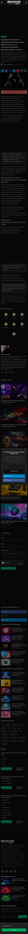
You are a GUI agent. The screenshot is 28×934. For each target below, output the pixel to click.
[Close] (25, 450)
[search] (26, 2)
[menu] (2, 2)
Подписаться (14, 471)
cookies (12, 926)
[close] (26, 924)
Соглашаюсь (14, 930)
